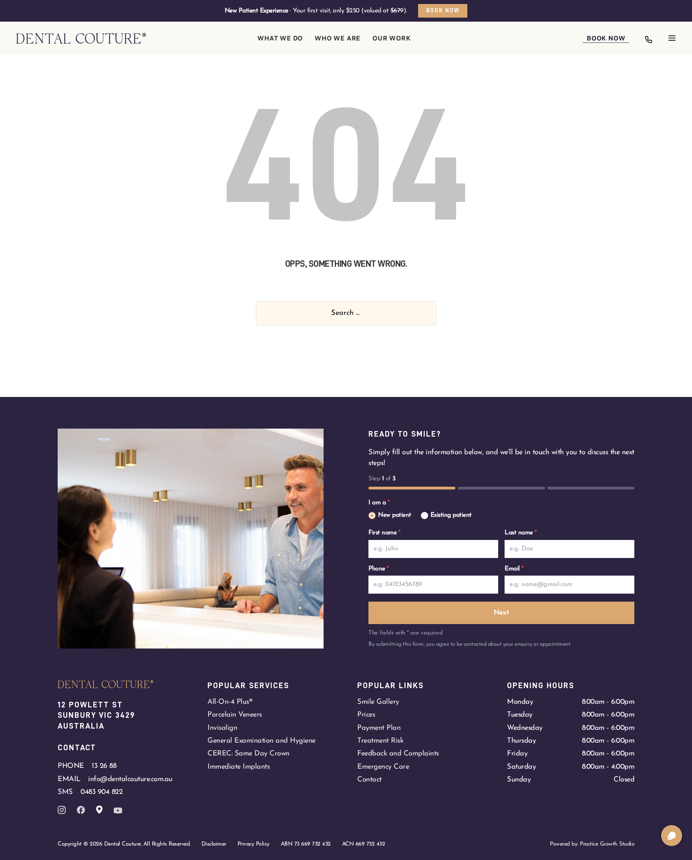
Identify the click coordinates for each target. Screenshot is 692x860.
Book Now (443, 10)
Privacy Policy (253, 844)
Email (514, 569)
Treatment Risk (380, 741)
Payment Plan (378, 728)
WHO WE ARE (337, 38)
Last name (521, 533)
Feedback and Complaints (398, 753)
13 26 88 (104, 766)
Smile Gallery (378, 702)
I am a (378, 502)
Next (501, 612)
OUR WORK (391, 38)
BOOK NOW (606, 38)
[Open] (672, 38)
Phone (378, 569)
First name (384, 533)
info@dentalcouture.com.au (130, 779)
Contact (369, 779)
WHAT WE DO (280, 38)
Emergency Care (383, 767)
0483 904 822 (101, 792)
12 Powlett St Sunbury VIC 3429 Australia (98, 715)
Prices (366, 715)
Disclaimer (213, 844)
